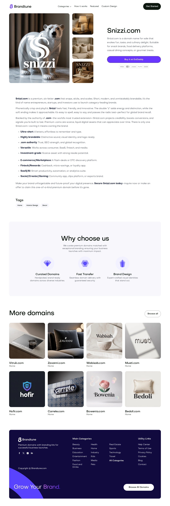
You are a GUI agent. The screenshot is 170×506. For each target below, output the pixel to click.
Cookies (142, 457)
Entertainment (80, 457)
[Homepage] (20, 6)
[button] (65, 6)
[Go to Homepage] (28, 439)
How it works (80, 6)
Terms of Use (144, 449)
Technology (115, 453)
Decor (44, 205)
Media (94, 461)
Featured (94, 6)
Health (94, 445)
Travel (112, 457)
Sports (112, 449)
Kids (93, 457)
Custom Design (109, 6)
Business (77, 449)
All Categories (116, 461)
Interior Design (32, 205)
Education (78, 453)
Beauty (76, 445)
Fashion (76, 461)
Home (19, 205)
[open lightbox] (39, 48)
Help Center (144, 445)
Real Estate (115, 445)
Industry (95, 453)
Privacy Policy (145, 453)
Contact (142, 464)
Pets (93, 464)
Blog (140, 461)
